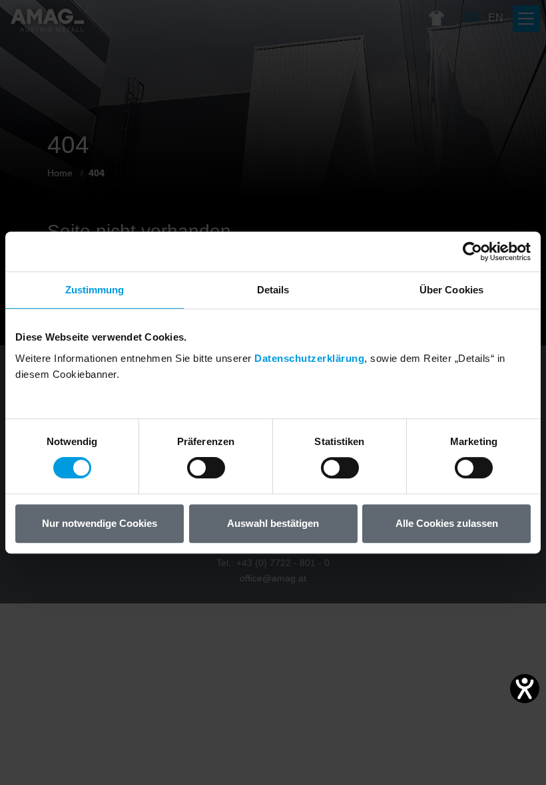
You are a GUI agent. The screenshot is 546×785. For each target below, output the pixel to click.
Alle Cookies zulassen (447, 523)
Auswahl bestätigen (273, 523)
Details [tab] (273, 289)
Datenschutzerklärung (309, 358)
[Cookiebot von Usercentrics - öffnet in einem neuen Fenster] (472, 251)
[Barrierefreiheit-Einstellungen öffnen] (524, 688)
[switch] (206, 467)
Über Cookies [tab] (451, 289)
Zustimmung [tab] (95, 289)
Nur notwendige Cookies (99, 523)
